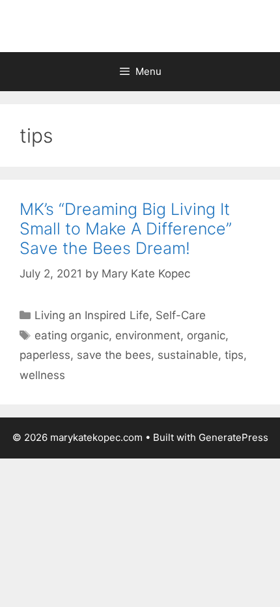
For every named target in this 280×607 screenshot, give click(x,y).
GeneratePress (233, 437)
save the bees (114, 354)
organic (206, 335)
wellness (42, 375)
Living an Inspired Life (92, 315)
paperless (45, 354)
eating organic (72, 335)
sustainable (188, 354)
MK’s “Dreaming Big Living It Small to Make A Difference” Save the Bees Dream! (126, 228)
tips (234, 354)
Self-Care (181, 315)
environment (147, 335)
